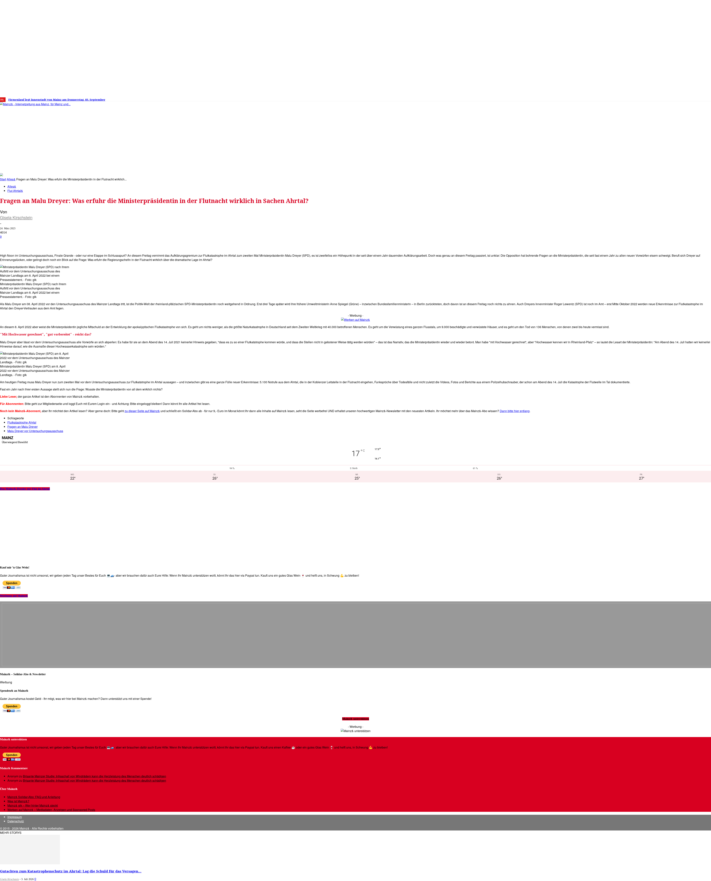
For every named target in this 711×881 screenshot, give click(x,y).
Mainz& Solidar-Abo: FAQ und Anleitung (33, 797)
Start (3, 179)
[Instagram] (577, 98)
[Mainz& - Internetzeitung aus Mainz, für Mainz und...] (57, 132)
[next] (128, 100)
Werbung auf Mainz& (14, 595)
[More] (132, 242)
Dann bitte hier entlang (515, 411)
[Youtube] (588, 98)
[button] (529, 167)
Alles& (11, 179)
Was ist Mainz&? (18, 801)
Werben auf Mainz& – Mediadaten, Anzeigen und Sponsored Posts (51, 810)
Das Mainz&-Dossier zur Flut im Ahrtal (25, 488)
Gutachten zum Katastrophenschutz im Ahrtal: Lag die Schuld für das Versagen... (70, 871)
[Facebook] (571, 98)
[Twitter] (583, 98)
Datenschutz (15, 821)
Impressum (14, 817)
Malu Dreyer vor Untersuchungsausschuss (35, 431)
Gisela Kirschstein (16, 217)
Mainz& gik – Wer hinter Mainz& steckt (32, 805)
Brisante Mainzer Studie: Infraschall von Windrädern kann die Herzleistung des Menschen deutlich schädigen (94, 776)
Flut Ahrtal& (15, 191)
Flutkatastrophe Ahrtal (21, 422)
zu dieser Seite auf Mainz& (142, 411)
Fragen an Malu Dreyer (22, 426)
